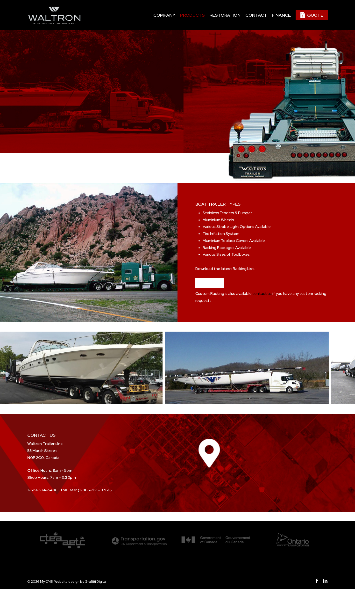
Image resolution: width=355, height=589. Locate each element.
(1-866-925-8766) (95, 490)
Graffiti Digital (95, 581)
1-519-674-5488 (42, 490)
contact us (262, 293)
